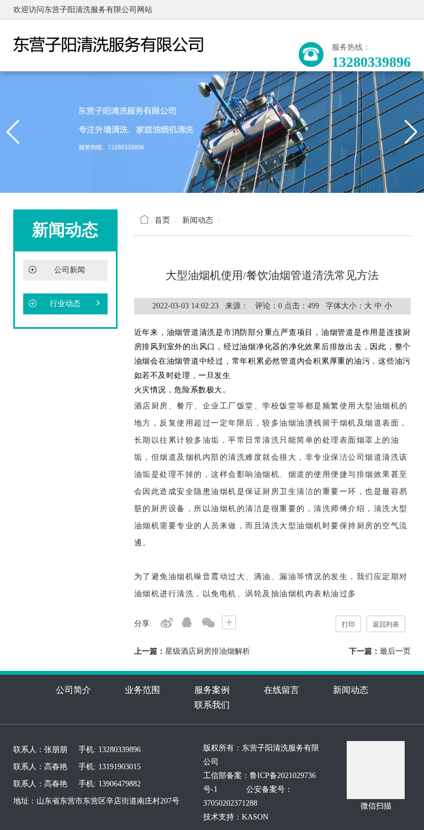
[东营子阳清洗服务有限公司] (212, 131)
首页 (162, 220)
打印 (348, 624)
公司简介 (73, 690)
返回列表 (386, 624)
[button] (212, 183)
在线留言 (281, 690)
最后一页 (395, 651)
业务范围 (142, 690)
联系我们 (212, 705)
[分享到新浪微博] (166, 622)
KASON (255, 817)
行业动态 (65, 304)
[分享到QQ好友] (187, 622)
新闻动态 (350, 690)
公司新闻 (69, 270)
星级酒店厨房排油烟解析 (207, 651)
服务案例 (212, 690)
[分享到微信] (208, 622)
